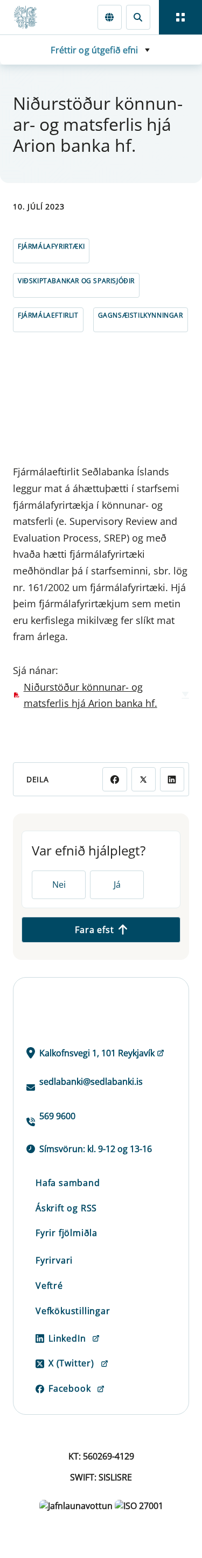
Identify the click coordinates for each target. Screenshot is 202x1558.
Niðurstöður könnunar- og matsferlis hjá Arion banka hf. (90, 695)
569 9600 (57, 1116)
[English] (109, 17)
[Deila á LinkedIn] (172, 779)
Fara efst (94, 930)
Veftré (49, 1286)
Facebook (69, 1388)
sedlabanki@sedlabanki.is (91, 1081)
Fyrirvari (54, 1260)
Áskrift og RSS (66, 1208)
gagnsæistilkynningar (140, 315)
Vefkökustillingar (73, 1311)
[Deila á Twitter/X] (143, 779)
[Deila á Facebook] (114, 779)
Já (117, 884)
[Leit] (138, 17)
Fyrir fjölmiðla (66, 1233)
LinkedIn (67, 1338)
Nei (59, 884)
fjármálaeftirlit (48, 315)
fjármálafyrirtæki (51, 246)
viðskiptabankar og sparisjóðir (76, 280)
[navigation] (180, 17)
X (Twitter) (71, 1363)
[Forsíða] (30, 17)
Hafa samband (68, 1183)
